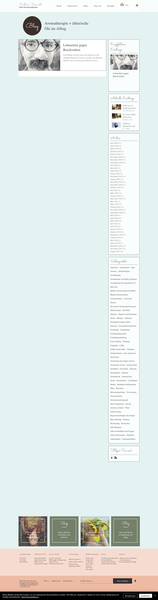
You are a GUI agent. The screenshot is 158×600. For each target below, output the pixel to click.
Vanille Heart (90, 558)
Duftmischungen (92, 554)
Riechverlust (125, 423)
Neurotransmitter (116, 396)
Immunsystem (127, 376)
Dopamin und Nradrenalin (127, 314)
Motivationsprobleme (117, 392)
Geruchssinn (114, 357)
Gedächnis (130, 349)
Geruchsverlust (132, 365)
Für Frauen (23, 558)
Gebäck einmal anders (118, 349)
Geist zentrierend (129, 353)
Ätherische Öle (40, 554)
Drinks (112, 318)
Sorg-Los (88, 565)
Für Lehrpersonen (107, 560)
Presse (46, 581)
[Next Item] (133, 62)
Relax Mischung (116, 419)
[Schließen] (155, 596)
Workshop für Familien (108, 562)
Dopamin (113, 314)
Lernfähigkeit (132, 380)
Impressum (56, 581)
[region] (33, 531)
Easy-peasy (89, 569)
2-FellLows (89, 562)
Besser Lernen (38, 562)
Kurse (103, 554)
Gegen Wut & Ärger (40, 560)
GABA (121, 345)
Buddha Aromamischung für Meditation (124, 291)
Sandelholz (130, 435)
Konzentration (121, 380)
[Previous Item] (114, 62)
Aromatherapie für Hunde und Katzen (123, 279)
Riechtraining (115, 423)
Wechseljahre (24, 562)
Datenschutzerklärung (30, 597)
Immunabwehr (115, 376)
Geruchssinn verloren (117, 365)
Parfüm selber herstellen (109, 564)
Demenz (113, 302)
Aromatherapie (115, 275)
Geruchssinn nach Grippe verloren (122, 361)
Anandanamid (124, 267)
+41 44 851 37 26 (25, 587)
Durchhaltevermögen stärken (120, 322)
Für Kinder (23, 560)
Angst (133, 267)
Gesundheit (114, 369)
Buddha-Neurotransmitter (119, 294)
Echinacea (113, 326)
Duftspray (120, 318)
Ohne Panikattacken (117, 404)
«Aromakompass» (125, 560)
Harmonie (133, 369)
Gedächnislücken (116, 353)
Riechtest (126, 419)
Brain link (113, 287)
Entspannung (124, 330)
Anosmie (113, 271)
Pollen (127, 408)
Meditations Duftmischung (126, 384)
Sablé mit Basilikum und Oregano (122, 431)
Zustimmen (145, 596)
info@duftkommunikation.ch (29, 585)
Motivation (119, 388)
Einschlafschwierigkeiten (127, 326)
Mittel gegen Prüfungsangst (57, 560)
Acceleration (89, 560)
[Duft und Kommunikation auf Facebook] (111, 457)
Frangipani (114, 345)
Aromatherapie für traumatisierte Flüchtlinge (124, 283)
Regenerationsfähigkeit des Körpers (122, 415)
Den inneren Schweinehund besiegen (123, 306)
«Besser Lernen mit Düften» (128, 558)
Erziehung (126, 341)
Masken (113, 384)
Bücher (122, 554)
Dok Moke (126, 310)
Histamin (125, 372)
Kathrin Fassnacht (30, 4)
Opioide (128, 404)
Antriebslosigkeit (124, 271)
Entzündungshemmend (118, 333)
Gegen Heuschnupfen (41, 564)
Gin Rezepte (124, 369)
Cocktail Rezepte (116, 298)
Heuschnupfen (115, 372)
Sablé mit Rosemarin (117, 435)
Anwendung (73, 554)
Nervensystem (131, 392)
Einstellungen (130, 596)
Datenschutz (68, 581)
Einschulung (114, 330)
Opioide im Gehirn (117, 408)
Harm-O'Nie (89, 564)
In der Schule (54, 554)
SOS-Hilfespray (115, 427)
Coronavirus (128, 298)
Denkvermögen (115, 310)
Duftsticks (128, 318)
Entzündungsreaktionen (118, 337)
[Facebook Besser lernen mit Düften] (135, 581)
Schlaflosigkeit (115, 439)
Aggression (114, 267)
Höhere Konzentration (56, 564)
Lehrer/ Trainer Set (55, 558)
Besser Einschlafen (40, 558)
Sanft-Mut (89, 567)
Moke (112, 388)
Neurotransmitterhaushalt (119, 400)
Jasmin (112, 380)
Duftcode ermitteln (75, 566)
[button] (72, 5)
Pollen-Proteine (115, 411)
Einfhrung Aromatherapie (109, 558)
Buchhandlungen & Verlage (127, 562)
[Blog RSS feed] (115, 457)
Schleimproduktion (128, 439)
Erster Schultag (115, 341)
